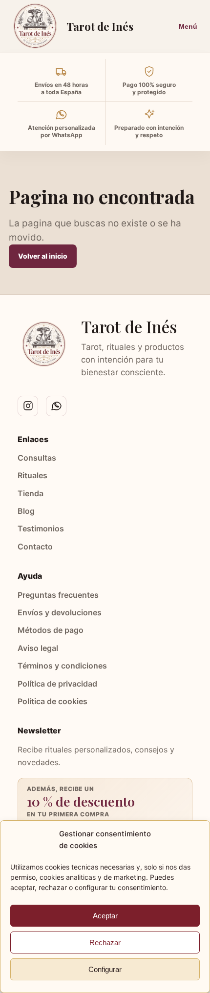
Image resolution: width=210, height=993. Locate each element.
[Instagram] (28, 406)
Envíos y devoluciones (60, 612)
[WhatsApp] (56, 406)
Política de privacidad (57, 684)
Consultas (37, 458)
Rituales (32, 475)
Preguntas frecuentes (58, 595)
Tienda (30, 493)
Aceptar (105, 916)
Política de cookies (52, 701)
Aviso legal (38, 648)
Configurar (105, 969)
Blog (26, 511)
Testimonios (41, 528)
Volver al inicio (42, 256)
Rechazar (105, 942)
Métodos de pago (51, 630)
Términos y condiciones (62, 665)
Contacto (35, 546)
